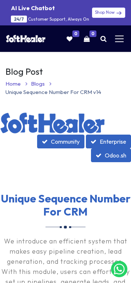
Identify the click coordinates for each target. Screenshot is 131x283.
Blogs (38, 83)
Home (13, 83)
